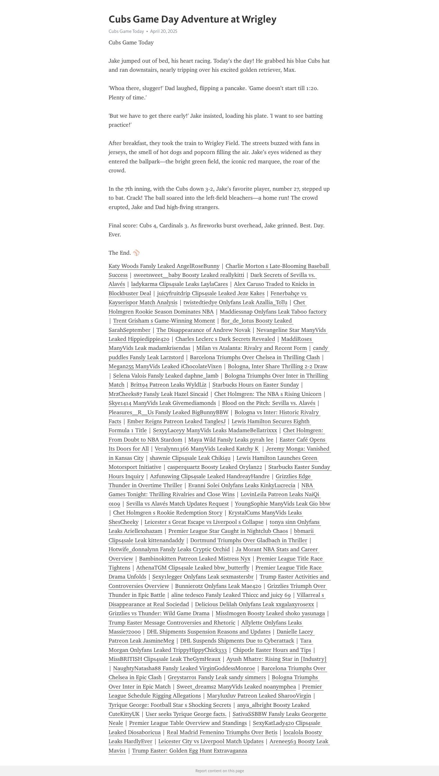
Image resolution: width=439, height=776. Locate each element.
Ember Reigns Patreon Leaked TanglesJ (176, 421)
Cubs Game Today (126, 31)
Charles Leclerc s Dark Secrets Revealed (225, 338)
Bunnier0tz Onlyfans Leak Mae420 (218, 585)
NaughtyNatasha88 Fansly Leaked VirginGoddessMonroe (184, 668)
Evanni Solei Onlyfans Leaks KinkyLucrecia (241, 485)
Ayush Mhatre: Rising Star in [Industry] (277, 658)
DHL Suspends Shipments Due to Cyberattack (237, 640)
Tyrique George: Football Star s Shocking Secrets (170, 704)
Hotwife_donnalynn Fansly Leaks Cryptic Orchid (169, 549)
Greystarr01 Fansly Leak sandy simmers (217, 677)
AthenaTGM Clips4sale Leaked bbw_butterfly (192, 567)
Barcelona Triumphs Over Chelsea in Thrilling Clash (255, 357)
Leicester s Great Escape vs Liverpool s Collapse (204, 521)
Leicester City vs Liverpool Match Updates (211, 741)
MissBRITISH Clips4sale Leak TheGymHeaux (164, 658)
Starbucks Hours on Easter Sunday (255, 384)
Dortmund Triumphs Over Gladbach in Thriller (248, 540)
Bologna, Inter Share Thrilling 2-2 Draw (277, 366)
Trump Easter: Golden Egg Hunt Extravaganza (189, 750)
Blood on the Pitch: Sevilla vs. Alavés (268, 402)
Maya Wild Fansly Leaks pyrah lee (230, 439)
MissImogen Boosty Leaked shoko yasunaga (270, 613)
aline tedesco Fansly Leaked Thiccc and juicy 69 (231, 594)
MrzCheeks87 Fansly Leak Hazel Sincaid (158, 393)
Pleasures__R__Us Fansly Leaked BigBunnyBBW (168, 412)
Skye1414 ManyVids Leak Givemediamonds (162, 402)
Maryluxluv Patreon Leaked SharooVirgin (259, 695)
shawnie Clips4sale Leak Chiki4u (190, 457)
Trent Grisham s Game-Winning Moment (164, 320)
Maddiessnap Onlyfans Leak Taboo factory (273, 311)
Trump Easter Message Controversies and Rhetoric (172, 622)
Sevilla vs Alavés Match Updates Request (177, 503)
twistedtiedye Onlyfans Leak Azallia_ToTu (235, 302)
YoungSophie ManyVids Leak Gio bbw (282, 503)
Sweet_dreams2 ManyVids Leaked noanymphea (236, 686)
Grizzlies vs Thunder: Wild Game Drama (159, 613)
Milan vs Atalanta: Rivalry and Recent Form (251, 347)
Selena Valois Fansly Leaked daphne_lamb (166, 375)
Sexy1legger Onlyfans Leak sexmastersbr (203, 576)
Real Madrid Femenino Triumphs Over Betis (222, 732)
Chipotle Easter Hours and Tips (272, 649)
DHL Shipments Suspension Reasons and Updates (209, 631)
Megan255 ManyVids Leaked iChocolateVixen (165, 366)
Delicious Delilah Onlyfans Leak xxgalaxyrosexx (254, 604)
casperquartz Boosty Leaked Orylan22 (214, 466)
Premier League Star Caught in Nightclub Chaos (228, 530)
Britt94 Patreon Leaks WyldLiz (168, 384)
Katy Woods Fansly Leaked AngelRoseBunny (164, 265)
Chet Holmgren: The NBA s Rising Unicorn (267, 393)
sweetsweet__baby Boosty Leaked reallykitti (189, 274)
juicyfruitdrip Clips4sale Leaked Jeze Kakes (210, 293)
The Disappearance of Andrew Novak (203, 329)
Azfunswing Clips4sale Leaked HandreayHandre (210, 476)
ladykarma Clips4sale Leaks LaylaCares (179, 284)
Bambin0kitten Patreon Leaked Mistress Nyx (194, 558)
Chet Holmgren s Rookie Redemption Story (167, 512)
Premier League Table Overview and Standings (188, 722)
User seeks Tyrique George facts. (186, 713)
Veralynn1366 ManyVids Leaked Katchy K (207, 448)
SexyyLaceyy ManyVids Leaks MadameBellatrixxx (215, 430)
